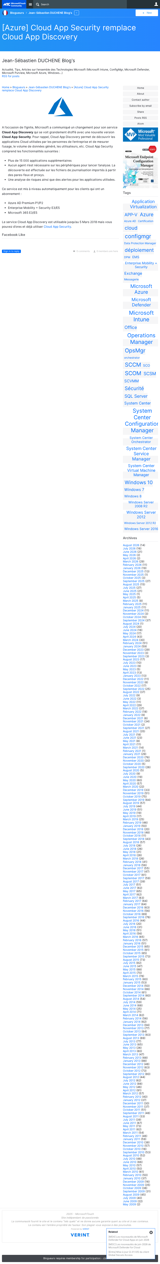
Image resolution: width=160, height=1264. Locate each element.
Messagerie (131, 279)
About (140, 93)
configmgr (138, 236)
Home (140, 87)
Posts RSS (140, 117)
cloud (131, 228)
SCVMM (131, 381)
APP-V (130, 214)
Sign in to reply (11, 251)
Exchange (133, 273)
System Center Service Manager (141, 453)
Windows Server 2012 (141, 514)
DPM (127, 257)
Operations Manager (141, 338)
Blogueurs (18, 87)
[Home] (14, 4)
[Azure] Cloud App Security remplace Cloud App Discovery (69, 32)
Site (30, 4)
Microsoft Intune (141, 316)
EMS (135, 257)
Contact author (140, 99)
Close (151, 1232)
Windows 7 (134, 489)
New (149, 12)
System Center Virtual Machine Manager (141, 470)
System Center (137, 403)
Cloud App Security (57, 226)
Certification (145, 221)
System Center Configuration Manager (142, 420)
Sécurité (134, 388)
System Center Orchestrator (141, 440)
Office (130, 327)
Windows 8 (132, 496)
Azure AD (130, 221)
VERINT (86, 1229)
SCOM (133, 373)
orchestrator (132, 357)
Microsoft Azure (141, 289)
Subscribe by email (140, 105)
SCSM (150, 373)
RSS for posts (10, 76)
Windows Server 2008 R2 (141, 504)
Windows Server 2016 (141, 529)
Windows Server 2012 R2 (140, 523)
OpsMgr (135, 350)
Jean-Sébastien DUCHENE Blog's (49, 87)
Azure (147, 214)
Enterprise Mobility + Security (141, 265)
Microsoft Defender (141, 302)
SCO (146, 365)
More (76, 12)
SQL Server (136, 396)
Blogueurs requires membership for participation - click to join (80, 1258)
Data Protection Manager (140, 243)
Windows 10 (139, 482)
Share (140, 111)
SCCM (133, 364)
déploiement (139, 250)
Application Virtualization (143, 204)
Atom (140, 123)
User (156, 4)
